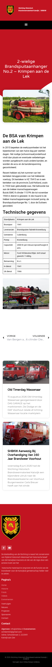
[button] (26, 24)
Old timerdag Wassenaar (24, 389)
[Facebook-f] (3, 548)
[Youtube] (9, 548)
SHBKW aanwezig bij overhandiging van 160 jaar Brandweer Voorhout (24, 455)
